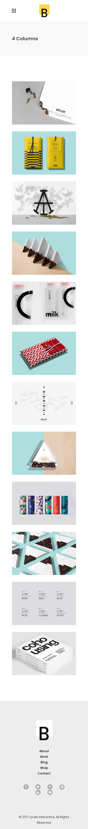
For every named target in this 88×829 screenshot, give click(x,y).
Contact (44, 773)
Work (44, 757)
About (44, 751)
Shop (44, 768)
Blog (44, 762)
